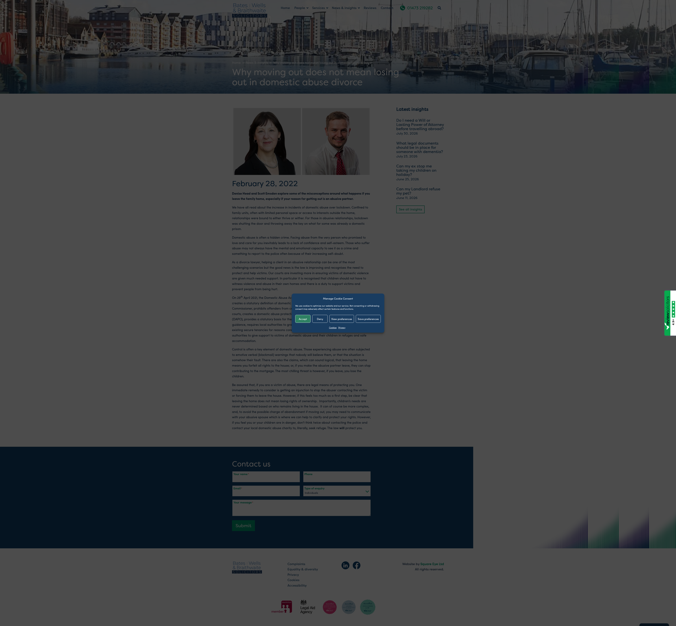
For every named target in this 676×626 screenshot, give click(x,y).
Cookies (333, 327)
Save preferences (368, 318)
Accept (303, 318)
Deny (320, 318)
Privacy (341, 327)
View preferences (341, 318)
